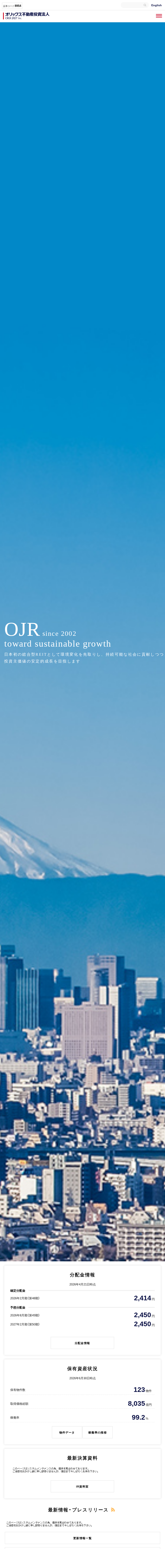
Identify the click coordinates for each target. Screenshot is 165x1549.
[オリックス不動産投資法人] (26, 16)
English (156, 5)
